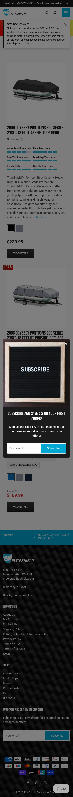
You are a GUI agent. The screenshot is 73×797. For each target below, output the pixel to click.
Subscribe (53, 448)
